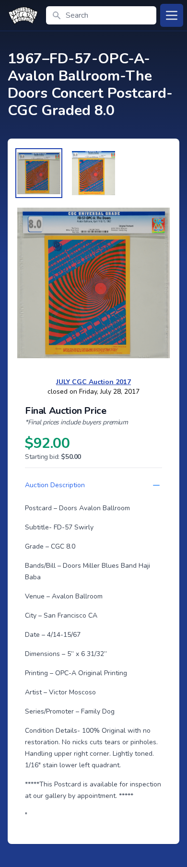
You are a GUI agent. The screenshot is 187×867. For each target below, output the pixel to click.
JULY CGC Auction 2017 (93, 382)
